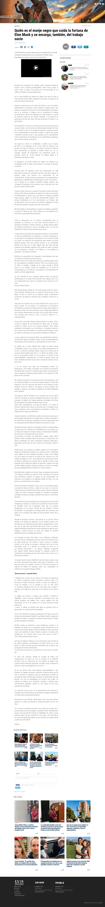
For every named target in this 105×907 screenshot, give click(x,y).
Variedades (17, 26)
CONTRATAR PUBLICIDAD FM (59, 891)
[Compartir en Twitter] (25, 47)
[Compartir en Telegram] (32, 47)
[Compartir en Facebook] (21, 47)
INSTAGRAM (18, 891)
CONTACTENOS (18, 886)
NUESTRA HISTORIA (18, 893)
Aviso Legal (100, 902)
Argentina (16, 42)
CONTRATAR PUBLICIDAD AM (39, 891)
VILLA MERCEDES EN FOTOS (6, 16)
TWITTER (17, 890)
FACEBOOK (17, 888)
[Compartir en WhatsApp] (29, 47)
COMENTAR (18, 787)
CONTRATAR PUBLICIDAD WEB (19, 895)
